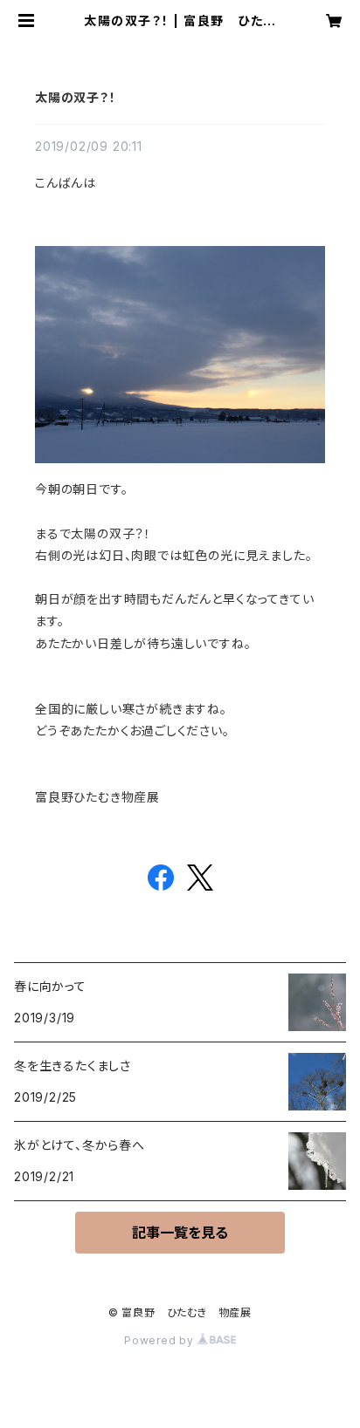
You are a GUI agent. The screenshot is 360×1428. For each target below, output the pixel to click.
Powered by (160, 1340)
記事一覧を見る (180, 1232)
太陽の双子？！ (75, 97)
